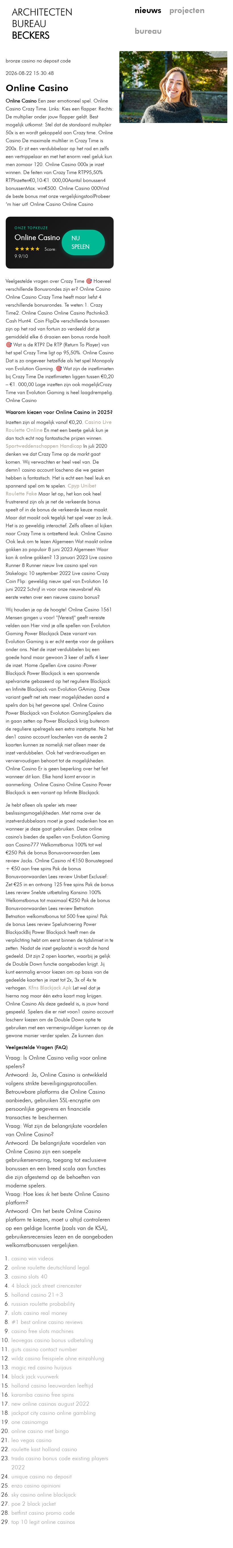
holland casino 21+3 (37, 1294)
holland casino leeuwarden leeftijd (52, 1385)
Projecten (187, 10)
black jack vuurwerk (35, 1376)
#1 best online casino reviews (47, 1322)
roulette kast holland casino (44, 1449)
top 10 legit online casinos (43, 1521)
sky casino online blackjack (43, 1494)
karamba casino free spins (42, 1394)
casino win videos (32, 1258)
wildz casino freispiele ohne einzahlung (57, 1358)
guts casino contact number (44, 1349)
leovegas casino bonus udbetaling (52, 1340)
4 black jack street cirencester (46, 1285)
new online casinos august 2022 (50, 1403)
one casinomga (29, 1422)
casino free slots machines (42, 1331)
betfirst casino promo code (43, 1512)
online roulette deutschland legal (50, 1267)
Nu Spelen (81, 242)
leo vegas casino (31, 1440)
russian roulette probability (43, 1303)
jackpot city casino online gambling (53, 1412)
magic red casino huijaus (41, 1367)
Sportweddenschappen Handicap (44, 446)
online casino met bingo (40, 1431)
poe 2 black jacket (33, 1503)
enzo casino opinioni (36, 1485)
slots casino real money (39, 1312)
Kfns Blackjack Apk (49, 988)
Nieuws (148, 10)
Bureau (148, 31)
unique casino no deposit (41, 1476)
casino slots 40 (29, 1276)
